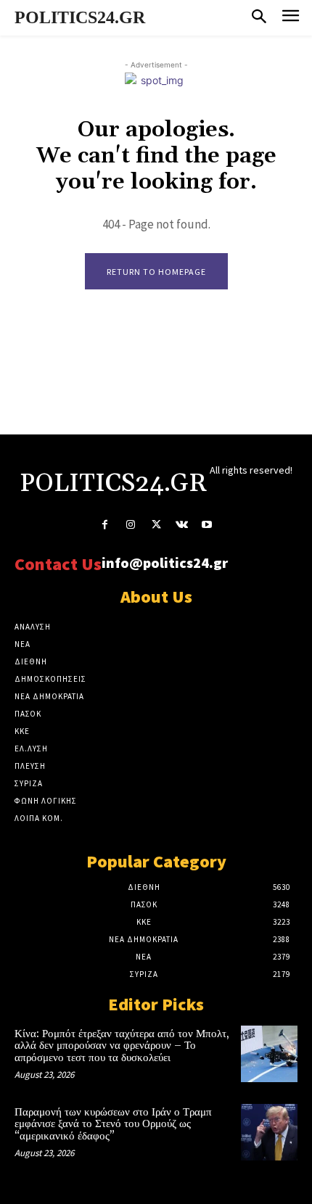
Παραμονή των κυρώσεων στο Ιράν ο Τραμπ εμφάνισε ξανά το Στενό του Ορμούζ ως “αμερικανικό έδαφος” (113, 1124)
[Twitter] (156, 525)
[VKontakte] (182, 525)
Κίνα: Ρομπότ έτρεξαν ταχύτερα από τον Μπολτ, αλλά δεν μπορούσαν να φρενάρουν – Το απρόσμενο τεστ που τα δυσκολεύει (122, 1046)
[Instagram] (130, 525)
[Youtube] (207, 525)
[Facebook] (105, 525)
